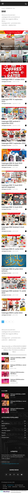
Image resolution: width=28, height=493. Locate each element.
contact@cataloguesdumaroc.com (10, 463)
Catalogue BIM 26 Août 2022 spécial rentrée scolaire (12, 164)
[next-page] (12, 321)
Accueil (3, 8)
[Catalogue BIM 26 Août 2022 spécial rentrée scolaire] (14, 155)
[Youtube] (21, 474)
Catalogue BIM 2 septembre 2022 (14, 143)
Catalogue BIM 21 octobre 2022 (13, 79)
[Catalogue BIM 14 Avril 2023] (14, 40)
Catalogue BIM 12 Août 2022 (12, 207)
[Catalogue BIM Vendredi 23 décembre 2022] (11, 56)
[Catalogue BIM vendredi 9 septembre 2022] (14, 113)
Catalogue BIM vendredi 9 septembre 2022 (11, 122)
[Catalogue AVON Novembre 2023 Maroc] (5, 381)
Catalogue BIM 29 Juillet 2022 (12, 249)
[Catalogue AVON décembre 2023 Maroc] (5, 374)
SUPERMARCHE (9, 8)
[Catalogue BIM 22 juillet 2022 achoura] (14, 261)
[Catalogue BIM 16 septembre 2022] (14, 91)
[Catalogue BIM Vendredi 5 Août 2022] (14, 219)
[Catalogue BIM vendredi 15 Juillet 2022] (14, 283)
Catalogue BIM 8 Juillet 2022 (12, 313)
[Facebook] (6, 474)
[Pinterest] (13, 474)
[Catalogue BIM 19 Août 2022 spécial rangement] (14, 177)
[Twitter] (17, 474)
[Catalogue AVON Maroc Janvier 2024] (5, 367)
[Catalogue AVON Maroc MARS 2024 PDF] (5, 359)
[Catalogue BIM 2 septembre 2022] (14, 135)
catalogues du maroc (6, 81)
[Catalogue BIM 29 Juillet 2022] (14, 241)
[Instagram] (10, 474)
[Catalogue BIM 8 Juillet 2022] (14, 304)
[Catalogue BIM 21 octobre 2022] (14, 71)
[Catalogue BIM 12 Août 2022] (14, 199)
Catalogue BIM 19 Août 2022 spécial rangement (12, 186)
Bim (2, 54)
